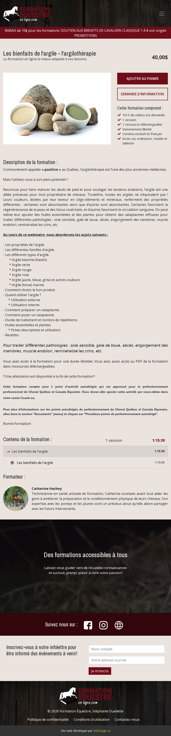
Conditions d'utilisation (92, 719)
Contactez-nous (127, 719)
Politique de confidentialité (48, 719)
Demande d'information (142, 94)
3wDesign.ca (101, 731)
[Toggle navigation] (162, 13)
